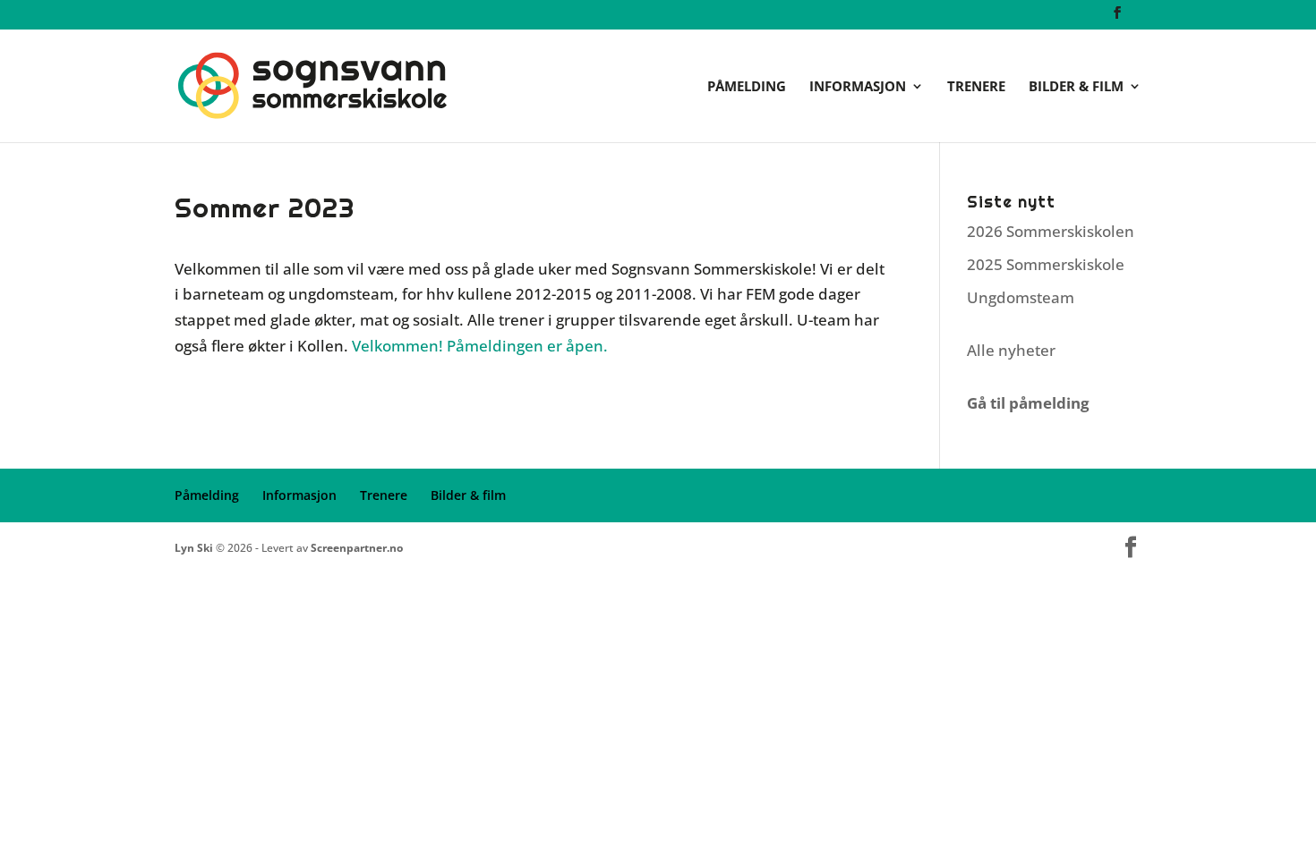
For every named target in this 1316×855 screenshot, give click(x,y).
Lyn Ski (194, 547)
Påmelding (746, 87)
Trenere (976, 87)
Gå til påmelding (1028, 403)
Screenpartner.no (357, 547)
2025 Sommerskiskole (1045, 264)
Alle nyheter (1011, 350)
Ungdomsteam (1020, 297)
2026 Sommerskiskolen (1050, 231)
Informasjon (857, 87)
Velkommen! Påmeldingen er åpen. (480, 345)
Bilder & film (1076, 87)
